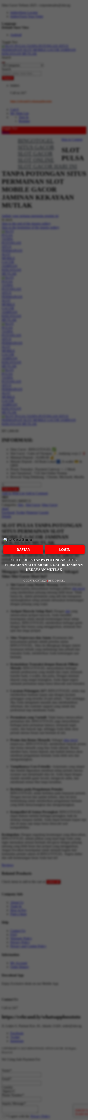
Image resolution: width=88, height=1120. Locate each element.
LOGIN (64, 549)
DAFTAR (23, 549)
